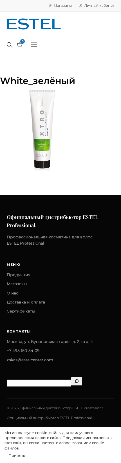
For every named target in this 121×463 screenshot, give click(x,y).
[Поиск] (9, 44)
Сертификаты (21, 311)
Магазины (63, 5)
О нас (12, 293)
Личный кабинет (99, 5)
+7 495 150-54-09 (23, 350)
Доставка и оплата (26, 302)
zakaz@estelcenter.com (30, 359)
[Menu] (34, 45)
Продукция (18, 274)
